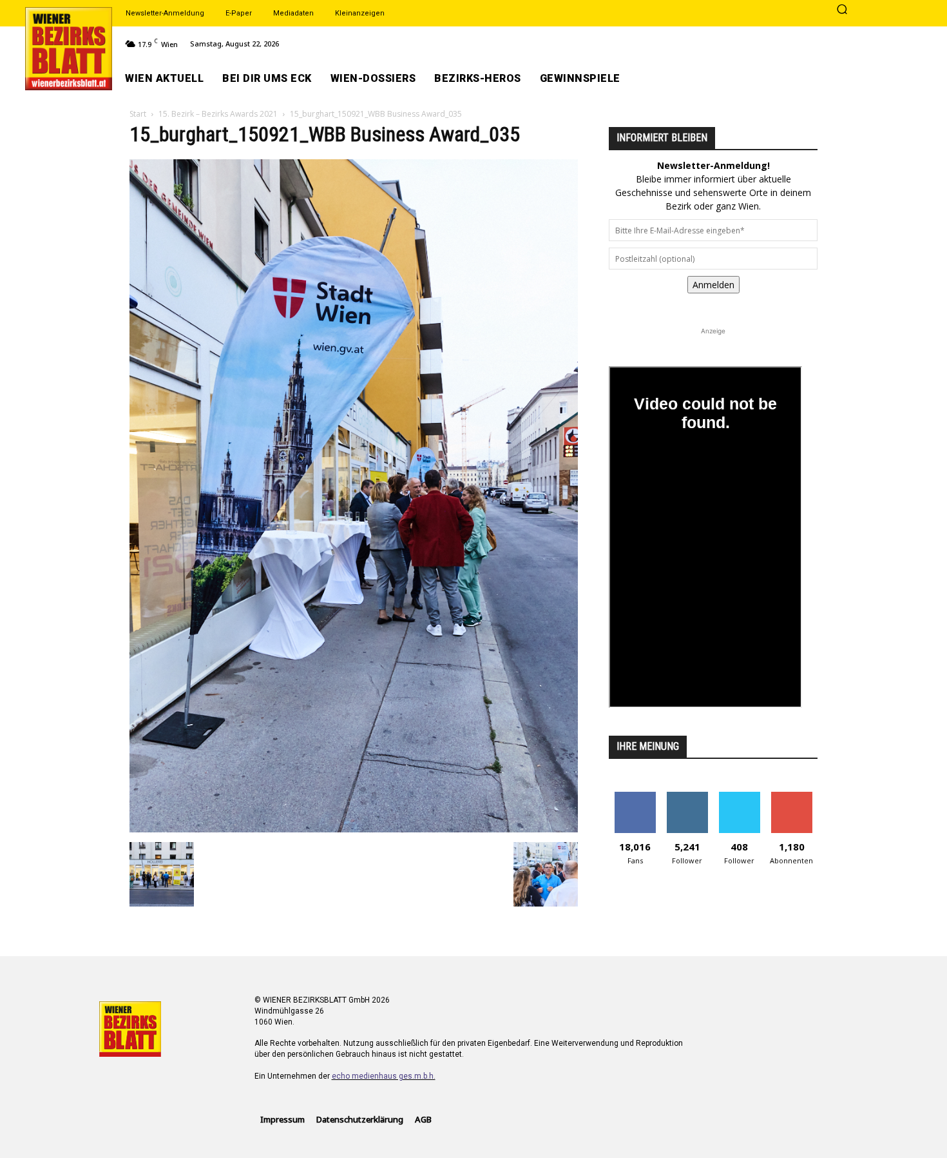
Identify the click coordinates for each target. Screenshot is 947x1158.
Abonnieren (791, 796)
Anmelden (713, 285)
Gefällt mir (635, 796)
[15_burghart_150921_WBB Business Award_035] (353, 828)
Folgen (687, 796)
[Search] (842, 10)
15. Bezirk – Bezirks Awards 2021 (218, 113)
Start (137, 113)
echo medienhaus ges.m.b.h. (383, 1076)
